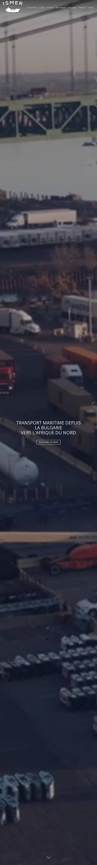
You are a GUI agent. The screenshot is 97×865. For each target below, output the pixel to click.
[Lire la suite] (48, 857)
